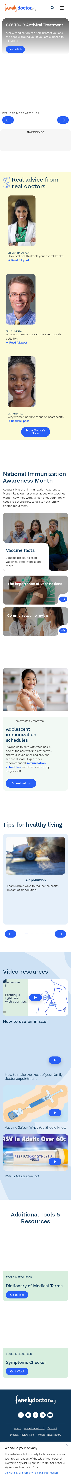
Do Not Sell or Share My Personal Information (31, 1472)
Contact (52, 1428)
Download (19, 783)
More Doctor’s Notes (35, 432)
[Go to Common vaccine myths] (63, 630)
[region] (35, 1461)
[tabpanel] (35, 63)
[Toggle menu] (62, 8)
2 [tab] (34, 120)
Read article (15, 49)
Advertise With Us (34, 1428)
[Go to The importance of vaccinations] (63, 599)
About (17, 1428)
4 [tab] (45, 120)
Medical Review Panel (22, 1434)
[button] (35, 997)
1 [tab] (29, 120)
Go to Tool (17, 1294)
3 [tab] (40, 120)
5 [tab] (48, 934)
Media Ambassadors (49, 1434)
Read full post (20, 260)
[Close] (67, 1445)
